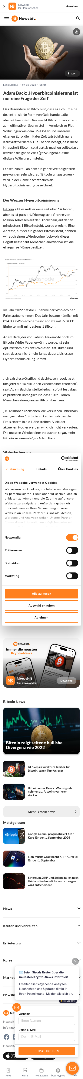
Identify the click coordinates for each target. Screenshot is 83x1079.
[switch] (72, 550)
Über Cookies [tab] (68, 469)
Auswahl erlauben (42, 605)
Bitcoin (72, 73)
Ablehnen (41, 617)
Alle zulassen (41, 593)
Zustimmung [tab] (15, 469)
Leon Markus (10, 85)
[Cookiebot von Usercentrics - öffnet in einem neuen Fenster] (59, 458)
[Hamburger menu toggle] (6, 18)
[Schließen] (4, 6)
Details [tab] (41, 469)
